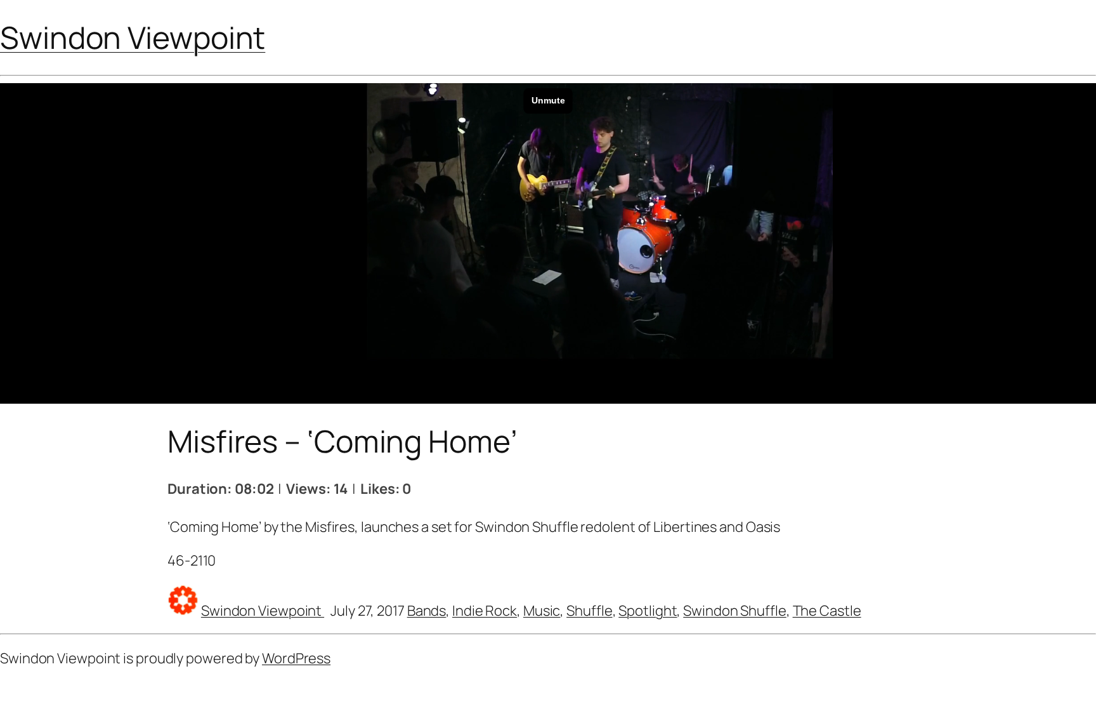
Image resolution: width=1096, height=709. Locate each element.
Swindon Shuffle (734, 610)
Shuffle (589, 610)
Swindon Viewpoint (132, 37)
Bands (427, 610)
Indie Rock (484, 610)
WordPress (296, 658)
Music (542, 610)
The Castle (827, 610)
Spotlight (647, 610)
